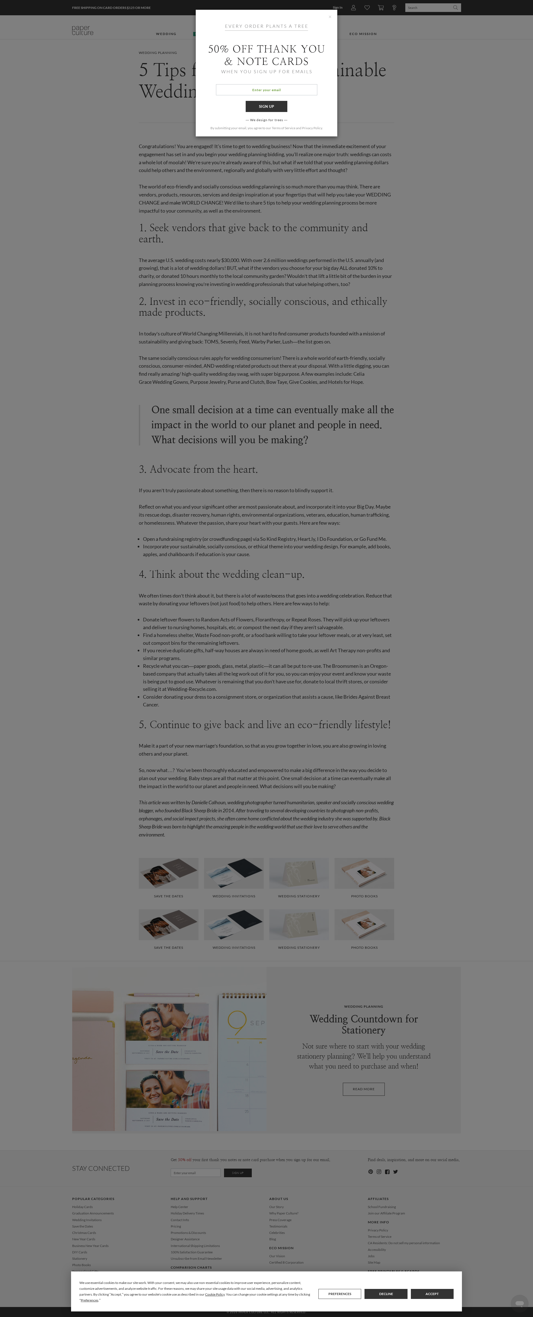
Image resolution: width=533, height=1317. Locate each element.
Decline (386, 1294)
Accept (432, 1294)
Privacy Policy (312, 128)
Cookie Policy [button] (215, 1294)
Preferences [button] (89, 1300)
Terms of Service (283, 128)
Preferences (339, 1294)
